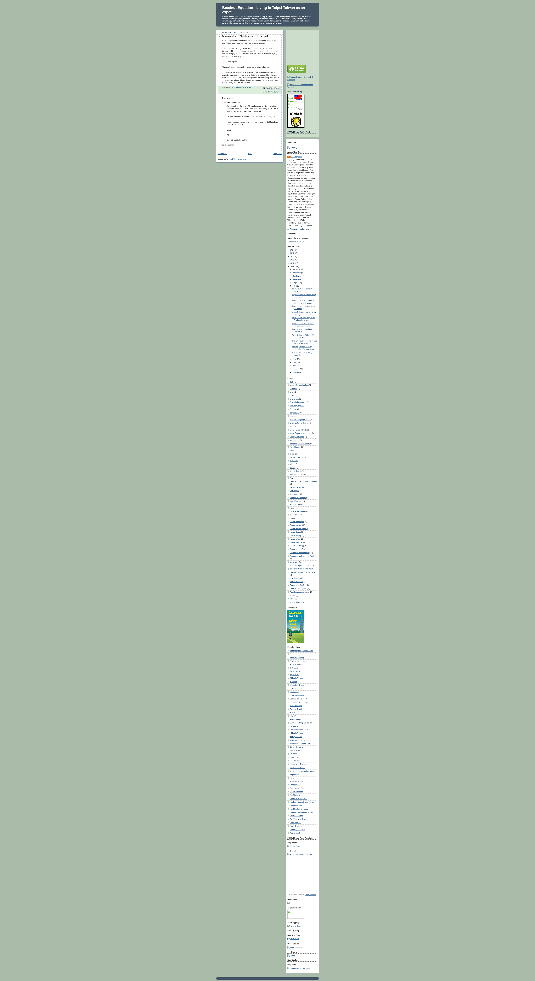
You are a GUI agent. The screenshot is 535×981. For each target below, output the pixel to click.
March (295, 366)
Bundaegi (293, 682)
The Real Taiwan (296, 816)
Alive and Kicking (297, 658)
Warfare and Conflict (298, 585)
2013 (292, 253)
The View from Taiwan (298, 819)
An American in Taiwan (299, 661)
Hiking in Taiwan (296, 733)
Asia (291, 382)
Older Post (277, 154)
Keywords (294, 754)
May (294, 359)
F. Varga (293, 713)
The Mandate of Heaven (299, 809)
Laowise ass (295, 761)
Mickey (293, 464)
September (297, 279)
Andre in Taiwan (296, 664)
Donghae (293, 409)
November (296, 273)
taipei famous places (298, 515)
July (294, 286)
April (294, 363)
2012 (292, 257)
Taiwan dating (295, 532)
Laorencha (294, 757)
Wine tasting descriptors (299, 592)
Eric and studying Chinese (300, 420)
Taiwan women (295, 549)
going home (294, 440)
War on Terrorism (296, 582)
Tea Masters (295, 795)
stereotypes (294, 494)
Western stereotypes (298, 589)
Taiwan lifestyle (296, 542)
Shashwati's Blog (296, 781)
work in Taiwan (295, 602)
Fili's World (294, 716)
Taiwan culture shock (298, 529)
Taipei (292, 508)
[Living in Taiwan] (294, 926)
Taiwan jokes (295, 539)
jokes (292, 454)
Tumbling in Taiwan (297, 830)
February (296, 369)
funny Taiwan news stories (300, 433)
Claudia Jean (295, 692)
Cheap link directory (298, 685)
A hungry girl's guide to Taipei (301, 651)
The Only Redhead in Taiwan (301, 812)
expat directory (296, 706)
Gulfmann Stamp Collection (301, 723)
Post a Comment (227, 145)
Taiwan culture (273, 92)
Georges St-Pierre (297, 437)
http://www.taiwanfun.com (300, 744)
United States (295, 578)
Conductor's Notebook (298, 699)
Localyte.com (310, 895)
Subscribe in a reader (296, 242)
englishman (294, 413)
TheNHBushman (296, 826)
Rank (292, 778)
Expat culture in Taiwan (299, 423)
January (295, 372)
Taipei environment (297, 511)
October (295, 276)
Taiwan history (295, 536)
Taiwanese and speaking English (303, 556)
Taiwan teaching (296, 546)
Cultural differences (297, 402)
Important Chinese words (300, 444)
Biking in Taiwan (296, 678)
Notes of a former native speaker (303, 771)
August (295, 283)
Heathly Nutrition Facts (299, 730)
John (292, 450)
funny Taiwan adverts (298, 430)
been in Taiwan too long (299, 385)
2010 (292, 263)
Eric (291, 416)
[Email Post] (263, 88)
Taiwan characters (297, 522)
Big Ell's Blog (295, 675)
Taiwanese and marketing (300, 553)
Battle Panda (295, 671)
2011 (292, 260)
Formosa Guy (295, 720)
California (293, 389)
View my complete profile (301, 229)
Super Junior (295, 505)
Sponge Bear (295, 785)
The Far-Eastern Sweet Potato (302, 802)
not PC (292, 468)
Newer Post (222, 154)
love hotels (294, 461)
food (291, 426)
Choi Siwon (294, 399)
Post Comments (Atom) (238, 159)
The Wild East (295, 823)
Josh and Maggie (296, 457)
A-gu (291, 654)
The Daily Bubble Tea (298, 799)
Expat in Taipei (296, 709)
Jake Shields (295, 447)
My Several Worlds (297, 768)
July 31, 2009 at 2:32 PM (237, 140)
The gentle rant (296, 805)
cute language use (297, 406)
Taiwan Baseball (296, 792)
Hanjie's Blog (295, 726)
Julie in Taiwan (295, 751)
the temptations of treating (300, 569)
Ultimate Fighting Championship (302, 572)
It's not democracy (297, 747)
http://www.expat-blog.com (300, 740)
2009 (292, 267)
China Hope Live (296, 689)
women (292, 596)
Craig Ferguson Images (299, 702)
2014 (292, 250)
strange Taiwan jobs (298, 498)
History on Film (296, 737)
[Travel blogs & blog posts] (298, 968)
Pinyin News (295, 775)
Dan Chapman (296, 157)
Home (250, 154)
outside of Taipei (296, 475)
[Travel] (291, 956)
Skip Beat (294, 491)
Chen (292, 392)
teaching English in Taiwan (300, 566)
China (292, 395)
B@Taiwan (294, 668)
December (296, 269)
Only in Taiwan (295, 471)
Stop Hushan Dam (297, 788)
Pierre (292, 478)
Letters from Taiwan (298, 764)
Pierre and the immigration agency (303, 481)
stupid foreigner (296, 501)
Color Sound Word (297, 695)
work (291, 599)
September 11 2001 (297, 487)
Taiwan (292, 518)
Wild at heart (295, 833)
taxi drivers (294, 562)
